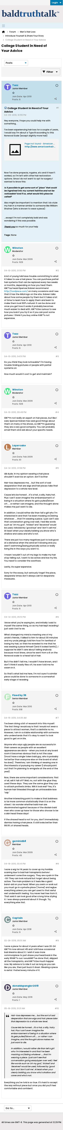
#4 (57, 412)
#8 (57, 863)
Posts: (15, 99)
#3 (57, 356)
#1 (57, 107)
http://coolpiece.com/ (16, 291)
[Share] (55, 98)
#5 (57, 468)
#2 (57, 270)
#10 (57, 1008)
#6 (57, 617)
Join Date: (17, 96)
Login (55, 2)
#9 (57, 940)
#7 (57, 717)
